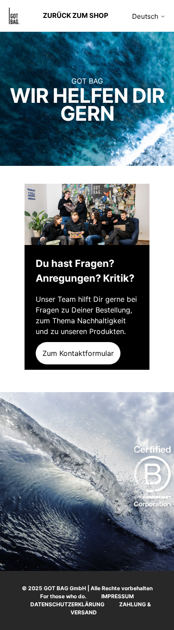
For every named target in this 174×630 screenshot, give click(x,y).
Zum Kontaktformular (78, 353)
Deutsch (146, 16)
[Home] (14, 16)
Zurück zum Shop (75, 15)
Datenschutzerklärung (67, 604)
